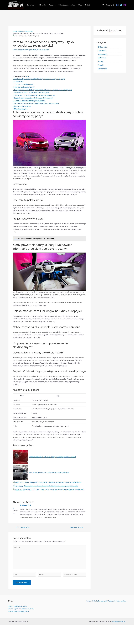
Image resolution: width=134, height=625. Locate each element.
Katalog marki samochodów (17, 606)
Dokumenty (102, 51)
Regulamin (111, 601)
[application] (35, 5)
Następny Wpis (76, 527)
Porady (100, 61)
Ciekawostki (102, 47)
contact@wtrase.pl (118, 622)
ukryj (27, 76)
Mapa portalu (121, 601)
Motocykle (102, 58)
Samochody (102, 69)
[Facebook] (117, 5)
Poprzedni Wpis (22, 527)
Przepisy (101, 65)
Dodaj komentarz (43, 50)
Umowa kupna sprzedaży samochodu (21, 609)
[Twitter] (121, 5)
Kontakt (88, 601)
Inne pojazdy (102, 54)
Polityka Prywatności (99, 601)
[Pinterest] (124, 5)
